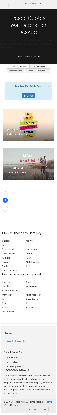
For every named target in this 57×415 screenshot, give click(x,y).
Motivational (8, 249)
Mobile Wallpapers (37, 66)
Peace (27, 57)
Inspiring (29, 241)
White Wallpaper (33, 295)
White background (34, 262)
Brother (5, 266)
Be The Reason (15, 129)
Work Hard (30, 253)
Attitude (6, 258)
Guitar (28, 303)
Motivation (7, 295)
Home (19, 57)
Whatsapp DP (30, 71)
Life (27, 245)
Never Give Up (8, 253)
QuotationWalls (16, 341)
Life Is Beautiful (16, 168)
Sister (28, 266)
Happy (5, 262)
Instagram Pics (43, 71)
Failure (29, 258)
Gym (4, 303)
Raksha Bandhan (10, 270)
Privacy (14, 405)
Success (6, 241)
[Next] (5, 208)
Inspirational (31, 249)
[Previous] (5, 191)
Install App (28, 95)
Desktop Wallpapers (20, 66)
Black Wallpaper (9, 290)
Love (4, 245)
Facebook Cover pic (16, 71)
